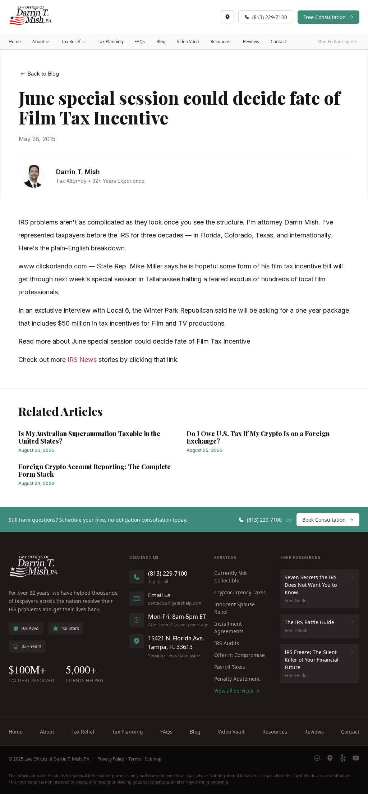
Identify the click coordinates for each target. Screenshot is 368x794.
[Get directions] (227, 16)
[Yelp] (342, 759)
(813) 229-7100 (269, 17)
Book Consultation (324, 519)
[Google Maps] (330, 759)
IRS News (82, 359)
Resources (221, 41)
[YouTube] (355, 759)
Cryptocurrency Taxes (240, 592)
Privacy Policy (110, 759)
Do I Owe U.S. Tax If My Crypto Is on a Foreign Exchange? (258, 437)
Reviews (251, 41)
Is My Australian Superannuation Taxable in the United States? (89, 437)
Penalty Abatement (237, 678)
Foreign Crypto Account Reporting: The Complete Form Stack (94, 470)
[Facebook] (317, 759)
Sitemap (153, 759)
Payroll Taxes (229, 666)
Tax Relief (70, 41)
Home (15, 41)
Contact (278, 41)
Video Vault (188, 41)
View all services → (236, 690)
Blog (160, 41)
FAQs (139, 41)
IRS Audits (226, 643)
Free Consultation (324, 17)
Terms (134, 759)
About (38, 41)
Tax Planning (110, 41)
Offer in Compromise (239, 655)
